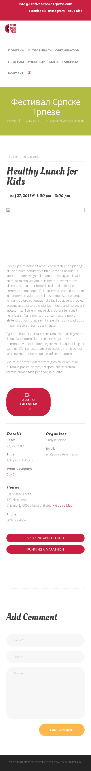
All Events (31, 120)
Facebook (37, 11)
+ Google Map (62, 505)
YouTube (74, 11)
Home (11, 120)
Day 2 (10, 474)
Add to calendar (28, 402)
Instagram (56, 11)
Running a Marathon (45, 549)
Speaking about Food (45, 538)
